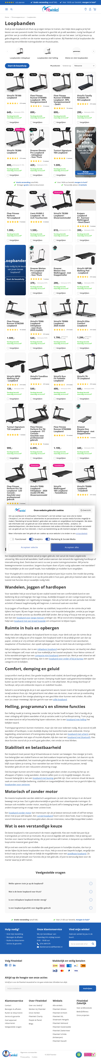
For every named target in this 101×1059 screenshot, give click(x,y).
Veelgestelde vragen (13, 1027)
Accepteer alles (72, 547)
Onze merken (34, 1013)
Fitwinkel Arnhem (60, 1013)
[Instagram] (10, 965)
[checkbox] (17, 539)
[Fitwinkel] (11, 1054)
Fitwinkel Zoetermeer (61, 1030)
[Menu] (6, 9)
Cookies (34, 1057)
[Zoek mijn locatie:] (81, 9)
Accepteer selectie (29, 547)
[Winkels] (85, 9)
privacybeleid (81, 533)
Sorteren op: (67, 66)
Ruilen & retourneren (15, 940)
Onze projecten (83, 1015)
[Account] (90, 9)
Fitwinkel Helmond (60, 1023)
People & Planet (35, 1020)
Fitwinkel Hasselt (60, 1041)
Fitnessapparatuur (18, 17)
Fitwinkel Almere (59, 1009)
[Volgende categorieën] (93, 51)
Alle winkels (57, 1005)
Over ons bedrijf (35, 1005)
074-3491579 (45, 943)
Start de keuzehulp (15, 279)
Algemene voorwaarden (28, 1052)
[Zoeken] (11, 9)
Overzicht (87, 510)
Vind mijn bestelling (15, 934)
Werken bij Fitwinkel (37, 1009)
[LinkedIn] (14, 965)
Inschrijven (87, 988)
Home (7, 17)
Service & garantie (14, 943)
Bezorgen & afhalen (15, 937)
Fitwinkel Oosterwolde (62, 1027)
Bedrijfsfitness (82, 1011)
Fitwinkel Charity (35, 1016)
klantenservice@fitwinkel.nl (51, 947)
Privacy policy (25, 1057)
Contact (8, 1005)
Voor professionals (84, 1008)
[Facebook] (6, 965)
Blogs (31, 1023)
